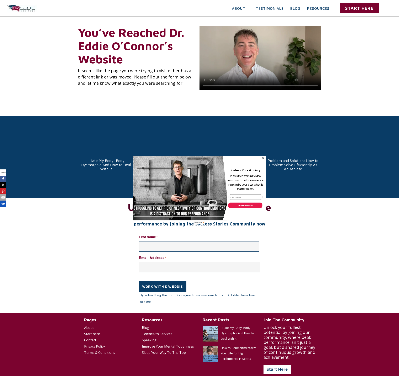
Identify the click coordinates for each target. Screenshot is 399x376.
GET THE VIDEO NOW (245, 205)
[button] (245, 170)
